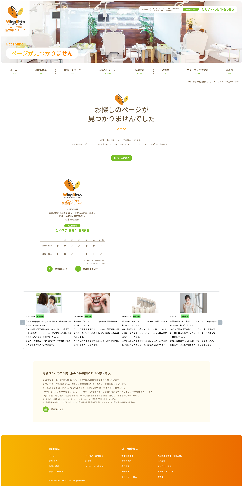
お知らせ (53, 460)
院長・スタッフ (56, 471)
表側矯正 (125, 466)
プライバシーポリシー (95, 466)
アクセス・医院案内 (94, 455)
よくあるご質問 (164, 466)
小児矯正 (162, 460)
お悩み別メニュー (165, 471)
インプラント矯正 (129, 476)
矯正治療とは (127, 455)
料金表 (88, 460)
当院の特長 (54, 466)
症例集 (161, 476)
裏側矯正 (125, 471)
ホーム (52, 455)
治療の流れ (126, 460)
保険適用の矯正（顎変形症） (170, 455)
